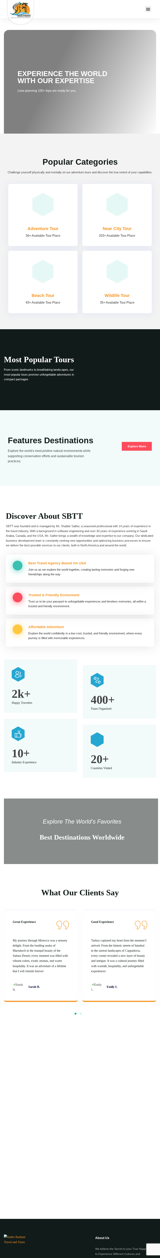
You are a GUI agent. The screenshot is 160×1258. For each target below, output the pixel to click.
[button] (148, 9)
